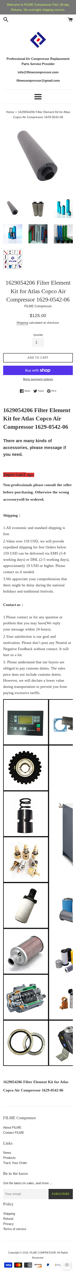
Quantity (38, 334)
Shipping (22, 322)
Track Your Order (15, 1163)
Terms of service (14, 1229)
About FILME (12, 1127)
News (7, 1152)
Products (9, 1157)
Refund (8, 1218)
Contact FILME (13, 1132)
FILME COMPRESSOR (43, 1252)
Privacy (8, 1224)
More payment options (38, 379)
